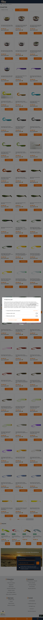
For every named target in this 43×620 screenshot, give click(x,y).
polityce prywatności (33, 303)
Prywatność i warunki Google (32, 304)
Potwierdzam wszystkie (30, 319)
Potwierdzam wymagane (12, 319)
